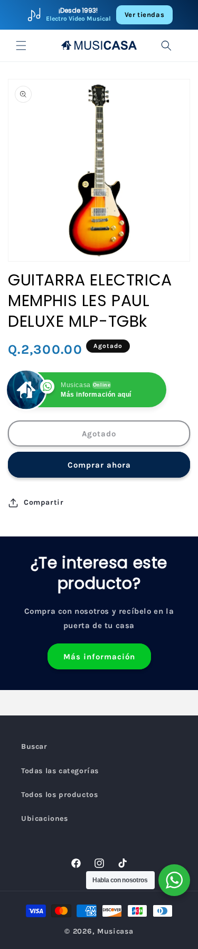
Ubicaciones (44, 818)
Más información (99, 656)
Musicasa (115, 931)
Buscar (34, 746)
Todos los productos (59, 794)
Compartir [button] (43, 502)
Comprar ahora (99, 465)
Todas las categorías (60, 770)
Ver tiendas (145, 15)
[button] (21, 45)
